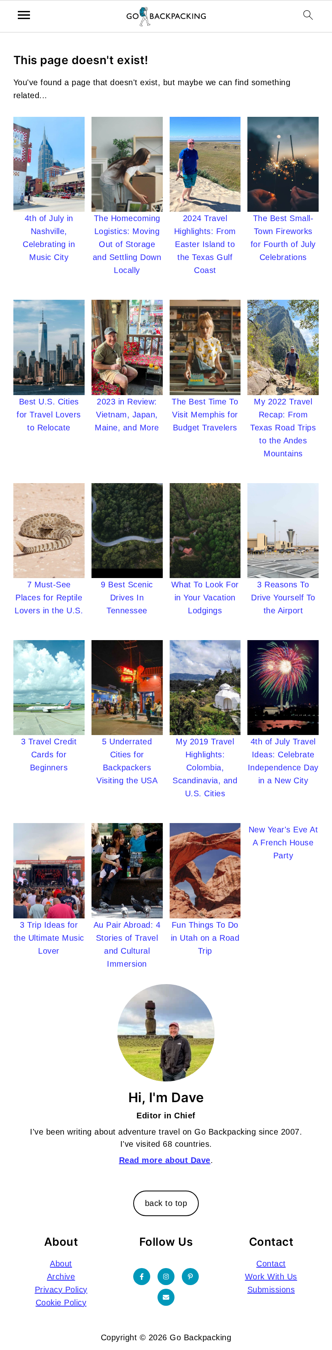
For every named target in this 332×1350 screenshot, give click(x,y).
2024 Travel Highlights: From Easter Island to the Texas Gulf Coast (205, 244)
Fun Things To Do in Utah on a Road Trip (205, 937)
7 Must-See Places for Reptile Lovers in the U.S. (49, 597)
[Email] (166, 1297)
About (61, 1263)
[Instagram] (166, 1276)
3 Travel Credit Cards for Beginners (49, 754)
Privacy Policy (61, 1289)
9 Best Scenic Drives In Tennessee (127, 597)
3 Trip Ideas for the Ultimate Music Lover (49, 937)
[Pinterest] (190, 1276)
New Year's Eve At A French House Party (283, 842)
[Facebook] (141, 1276)
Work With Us (271, 1276)
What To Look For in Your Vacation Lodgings (205, 597)
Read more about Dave (165, 1160)
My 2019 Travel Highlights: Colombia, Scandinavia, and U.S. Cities (204, 767)
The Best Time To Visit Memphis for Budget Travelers (205, 414)
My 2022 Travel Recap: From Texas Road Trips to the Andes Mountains (283, 427)
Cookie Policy (61, 1302)
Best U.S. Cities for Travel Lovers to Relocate (49, 414)
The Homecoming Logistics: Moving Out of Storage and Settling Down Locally (127, 244)
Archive (61, 1276)
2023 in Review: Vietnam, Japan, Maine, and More (127, 414)
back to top (166, 1203)
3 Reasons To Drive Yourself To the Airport (283, 597)
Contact (271, 1263)
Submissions (271, 1289)
